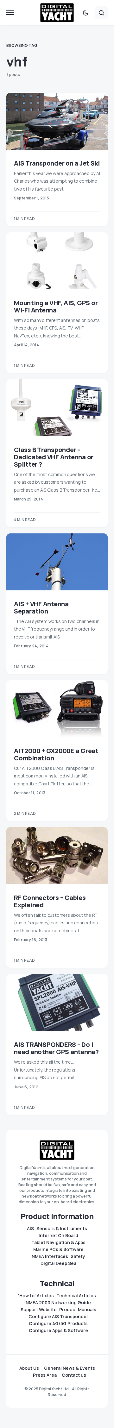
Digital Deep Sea (58, 1263)
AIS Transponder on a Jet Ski (57, 163)
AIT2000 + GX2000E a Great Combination (56, 754)
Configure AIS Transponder (58, 1316)
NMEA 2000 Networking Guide (58, 1302)
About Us (29, 1368)
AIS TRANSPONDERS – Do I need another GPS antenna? (56, 1048)
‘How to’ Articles (36, 1295)
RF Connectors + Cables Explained (50, 901)
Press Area (45, 1375)
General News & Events (69, 1368)
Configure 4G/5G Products (58, 1323)
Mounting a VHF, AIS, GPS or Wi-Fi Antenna (56, 306)
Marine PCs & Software (58, 1249)
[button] (10, 12)
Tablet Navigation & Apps (58, 1242)
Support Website (39, 1309)
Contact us (74, 1375)
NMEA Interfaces (50, 1256)
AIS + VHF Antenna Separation (41, 607)
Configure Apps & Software (58, 1330)
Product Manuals (77, 1309)
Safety (78, 1256)
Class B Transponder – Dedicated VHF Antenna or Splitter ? (53, 457)
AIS (30, 1228)
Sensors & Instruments (61, 1228)
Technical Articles (76, 1295)
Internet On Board (58, 1235)
